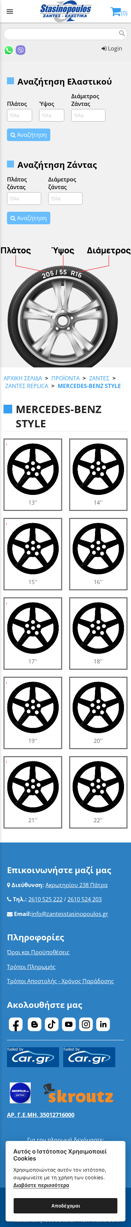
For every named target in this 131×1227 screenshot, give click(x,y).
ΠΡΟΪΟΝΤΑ (65, 378)
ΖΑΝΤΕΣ (99, 378)
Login (114, 48)
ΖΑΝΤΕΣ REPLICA (26, 386)
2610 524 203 (84, 899)
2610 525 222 (45, 899)
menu (10, 11)
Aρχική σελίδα (22, 378)
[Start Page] (65, 11)
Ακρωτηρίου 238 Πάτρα (76, 885)
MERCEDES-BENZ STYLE (89, 386)
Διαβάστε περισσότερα (41, 1185)
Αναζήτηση (31, 135)
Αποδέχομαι (65, 1206)
